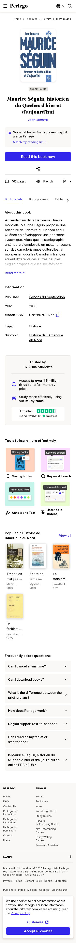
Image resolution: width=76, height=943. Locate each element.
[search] (69, 6)
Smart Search (59, 889)
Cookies (44, 889)
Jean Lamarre (38, 120)
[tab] (13, 200)
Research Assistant (47, 845)
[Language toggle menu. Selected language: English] (61, 6)
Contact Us (9, 806)
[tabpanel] (38, 275)
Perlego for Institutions (10, 821)
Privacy (7, 880)
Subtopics (61, 880)
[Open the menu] (5, 6)
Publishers (42, 801)
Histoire (35, 326)
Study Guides (44, 815)
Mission (32, 889)
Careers (8, 835)
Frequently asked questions (28, 655)
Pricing (7, 796)
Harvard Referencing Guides (48, 822)
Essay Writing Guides (44, 839)
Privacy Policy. (20, 913)
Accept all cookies (38, 931)
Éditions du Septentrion (47, 297)
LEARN (7, 856)
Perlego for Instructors (10, 813)
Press (6, 840)
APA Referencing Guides (46, 830)
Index (39, 806)
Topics (40, 796)
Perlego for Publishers (10, 829)
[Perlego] (19, 7)
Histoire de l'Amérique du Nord (46, 337)
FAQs (6, 801)
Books (48, 880)
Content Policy (33, 882)
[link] (15, 567)
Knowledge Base (46, 811)
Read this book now (38, 156)
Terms (18, 880)
